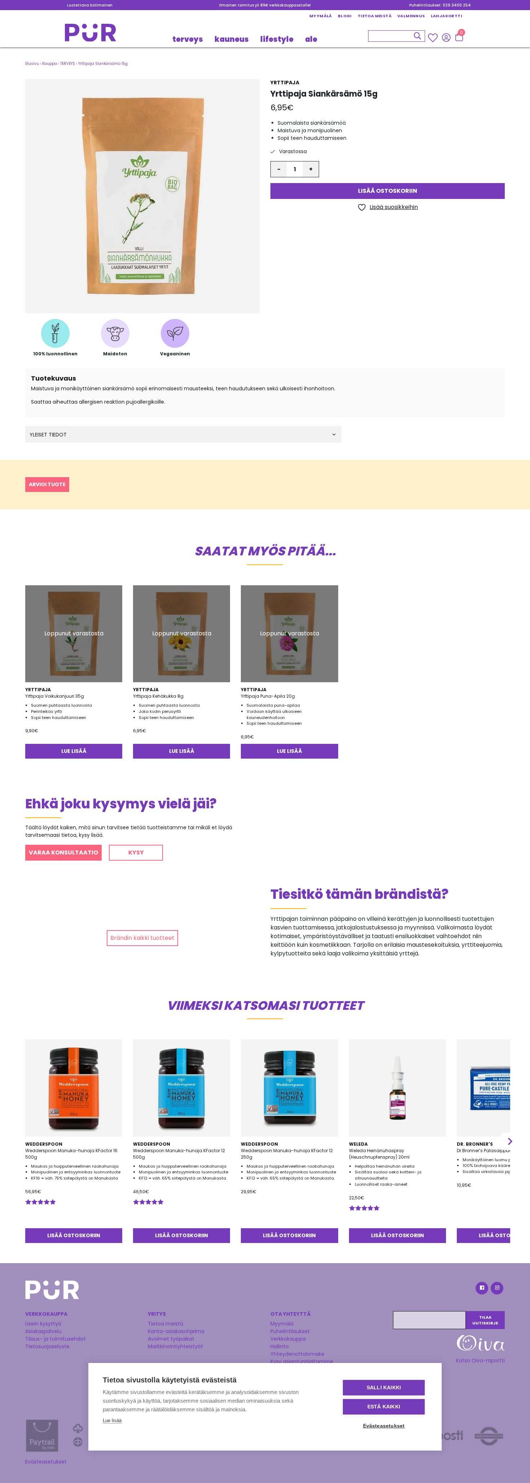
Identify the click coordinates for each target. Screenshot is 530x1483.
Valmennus (411, 16)
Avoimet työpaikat (171, 1338)
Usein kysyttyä (43, 1323)
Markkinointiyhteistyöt (175, 1346)
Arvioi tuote (47, 484)
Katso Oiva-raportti (480, 1360)
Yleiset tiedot (48, 434)
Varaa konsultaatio (63, 852)
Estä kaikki (383, 1406)
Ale (311, 39)
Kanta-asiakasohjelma (176, 1331)
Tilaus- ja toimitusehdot (55, 1338)
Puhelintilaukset (290, 1331)
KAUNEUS (232, 39)
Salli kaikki (384, 1387)
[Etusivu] (90, 35)
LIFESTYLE (276, 39)
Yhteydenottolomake (297, 1354)
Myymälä (320, 16)
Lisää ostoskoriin (387, 191)
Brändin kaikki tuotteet (142, 938)
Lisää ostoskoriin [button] (73, 1235)
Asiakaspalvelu (43, 1331)
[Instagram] (496, 1289)
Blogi (345, 16)
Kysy (136, 852)
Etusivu (32, 63)
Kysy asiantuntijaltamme (301, 1361)
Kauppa (49, 63)
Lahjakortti (446, 16)
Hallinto (279, 1346)
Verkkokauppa (288, 1338)
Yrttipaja (284, 82)
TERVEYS (187, 39)
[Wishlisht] (433, 37)
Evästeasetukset (46, 1461)
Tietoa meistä (375, 16)
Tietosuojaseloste (47, 1346)
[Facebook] (481, 1289)
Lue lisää (74, 751)
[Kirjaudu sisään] (446, 37)
